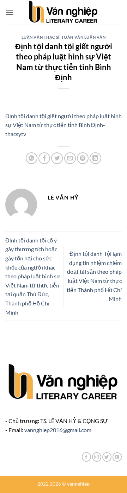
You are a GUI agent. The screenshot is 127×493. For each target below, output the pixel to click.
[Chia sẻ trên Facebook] (44, 158)
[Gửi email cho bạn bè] (70, 158)
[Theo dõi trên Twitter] (106, 457)
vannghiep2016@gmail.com (57, 429)
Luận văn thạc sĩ (41, 37)
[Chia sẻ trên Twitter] (57, 158)
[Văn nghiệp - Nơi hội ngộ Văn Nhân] (63, 12)
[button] (9, 12)
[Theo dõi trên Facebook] (86, 457)
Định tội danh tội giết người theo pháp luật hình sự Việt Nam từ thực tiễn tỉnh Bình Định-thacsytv (63, 125)
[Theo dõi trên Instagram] (96, 457)
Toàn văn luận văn (83, 37)
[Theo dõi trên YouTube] (117, 457)
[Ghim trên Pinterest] (83, 158)
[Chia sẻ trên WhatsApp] (31, 158)
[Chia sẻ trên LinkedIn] (95, 158)
